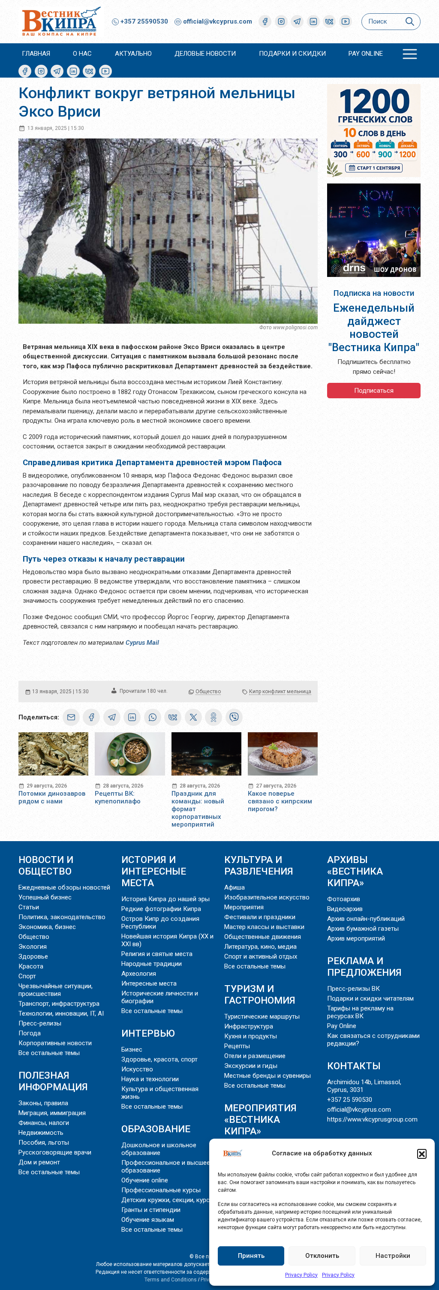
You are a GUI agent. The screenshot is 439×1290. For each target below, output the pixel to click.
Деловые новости (205, 53)
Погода (29, 1033)
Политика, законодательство (61, 917)
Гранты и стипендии (150, 1210)
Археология (138, 973)
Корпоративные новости (55, 1043)
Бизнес (131, 1049)
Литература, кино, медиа (260, 946)
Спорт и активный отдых (260, 956)
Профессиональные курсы (161, 1190)
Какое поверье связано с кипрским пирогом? (280, 801)
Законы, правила (43, 1103)
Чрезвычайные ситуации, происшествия (55, 990)
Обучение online (144, 1180)
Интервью (148, 1033)
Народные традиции (151, 964)
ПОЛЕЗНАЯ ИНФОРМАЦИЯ (53, 1081)
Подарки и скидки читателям (370, 998)
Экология (32, 946)
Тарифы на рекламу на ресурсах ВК (360, 1012)
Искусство (137, 1069)
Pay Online (366, 53)
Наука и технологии (150, 1079)
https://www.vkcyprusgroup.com (372, 1119)
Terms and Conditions (170, 1280)
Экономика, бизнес (47, 927)
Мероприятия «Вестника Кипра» (260, 1119)
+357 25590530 (143, 21)
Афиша (234, 887)
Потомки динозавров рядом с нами (51, 797)
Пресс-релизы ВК (353, 988)
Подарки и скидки (292, 53)
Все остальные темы (49, 1053)
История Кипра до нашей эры (165, 899)
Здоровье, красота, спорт (159, 1059)
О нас (82, 53)
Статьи (28, 907)
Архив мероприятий (356, 938)
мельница (299, 692)
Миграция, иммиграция (52, 1113)
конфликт (274, 692)
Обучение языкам (147, 1220)
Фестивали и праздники (259, 917)
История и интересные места (153, 871)
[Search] (409, 22)
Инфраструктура (248, 1026)
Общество (208, 692)
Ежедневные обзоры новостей (64, 887)
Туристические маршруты (262, 1016)
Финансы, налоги (43, 1123)
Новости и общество (45, 865)
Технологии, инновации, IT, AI (61, 1013)
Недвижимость (40, 1133)
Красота (30, 966)
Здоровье (33, 956)
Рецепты (237, 1046)
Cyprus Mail (142, 643)
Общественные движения (262, 937)
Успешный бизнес (45, 897)
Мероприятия (244, 907)
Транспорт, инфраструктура (58, 1003)
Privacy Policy (301, 1275)
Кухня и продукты (250, 1036)
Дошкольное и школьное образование (158, 1149)
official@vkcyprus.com (217, 21)
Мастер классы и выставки (264, 927)
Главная (36, 53)
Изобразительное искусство (267, 897)
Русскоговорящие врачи (54, 1152)
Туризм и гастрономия (259, 994)
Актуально (133, 53)
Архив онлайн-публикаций (366, 919)
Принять (251, 1256)
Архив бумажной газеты (363, 928)
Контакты (354, 1065)
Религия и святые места (156, 954)
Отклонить (322, 1256)
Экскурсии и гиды (250, 1066)
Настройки (393, 1256)
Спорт (27, 976)
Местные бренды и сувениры (267, 1076)
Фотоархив (343, 899)
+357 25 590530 (349, 1100)
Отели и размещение (255, 1056)
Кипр (255, 692)
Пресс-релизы (39, 1023)
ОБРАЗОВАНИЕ (155, 1128)
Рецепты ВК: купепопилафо (118, 797)
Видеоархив (345, 909)
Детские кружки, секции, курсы (167, 1200)
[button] (422, 1153)
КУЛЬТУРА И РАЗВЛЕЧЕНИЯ (258, 865)
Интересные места (149, 983)
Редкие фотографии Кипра (161, 909)
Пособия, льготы (43, 1142)
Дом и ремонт (39, 1162)
